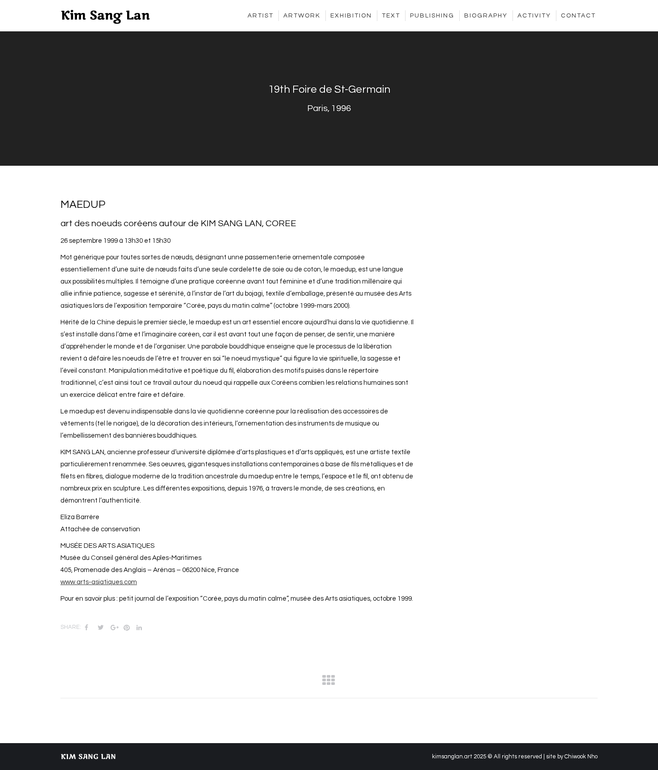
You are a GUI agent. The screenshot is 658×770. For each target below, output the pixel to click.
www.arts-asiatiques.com (98, 582)
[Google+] (112, 627)
